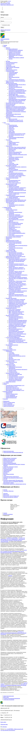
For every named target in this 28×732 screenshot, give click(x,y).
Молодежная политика (14, 77)
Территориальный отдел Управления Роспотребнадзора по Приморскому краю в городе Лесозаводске (17, 100)
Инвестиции (6, 494)
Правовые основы (10, 360)
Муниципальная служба (11, 184)
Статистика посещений (8, 699)
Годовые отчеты (12, 370)
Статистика (11, 163)
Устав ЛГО (11, 127)
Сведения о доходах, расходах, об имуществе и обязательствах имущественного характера (16, 272)
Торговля (5, 493)
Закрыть (2, 31)
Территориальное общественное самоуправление (13, 114)
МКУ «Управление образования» (16, 311)
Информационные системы (12, 240)
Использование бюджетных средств (17, 340)
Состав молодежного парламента (16, 204)
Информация (9, 351)
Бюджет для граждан (8, 468)
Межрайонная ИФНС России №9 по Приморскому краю (17, 85)
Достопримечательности (11, 62)
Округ (4, 46)
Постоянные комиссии (11, 165)
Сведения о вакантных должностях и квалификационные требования (17, 188)
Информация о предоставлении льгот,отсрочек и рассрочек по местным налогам (18, 342)
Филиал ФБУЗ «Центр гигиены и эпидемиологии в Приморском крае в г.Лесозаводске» (17, 97)
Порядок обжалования (14, 354)
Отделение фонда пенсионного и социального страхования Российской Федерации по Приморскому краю (17, 90)
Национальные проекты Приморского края (16, 200)
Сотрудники (11, 353)
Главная (5, 45)
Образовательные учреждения (16, 305)
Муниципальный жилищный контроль (18, 320)
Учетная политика (13, 371)
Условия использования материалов (11, 698)
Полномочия (12, 132)
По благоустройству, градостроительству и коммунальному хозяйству (17, 170)
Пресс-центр (12, 225)
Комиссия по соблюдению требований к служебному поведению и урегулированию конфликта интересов (18, 276)
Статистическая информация (12, 337)
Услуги (5, 384)
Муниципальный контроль (12, 315)
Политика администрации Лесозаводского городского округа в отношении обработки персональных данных (13, 481)
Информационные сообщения (16, 50)
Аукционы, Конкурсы (8, 491)
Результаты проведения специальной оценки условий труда (17, 193)
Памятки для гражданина (14, 52)
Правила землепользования (9, 463)
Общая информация (13, 126)
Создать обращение (10, 395)
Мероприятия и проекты (14, 53)
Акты (10, 347)
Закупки (11, 357)
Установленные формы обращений (17, 196)
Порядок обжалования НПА (15, 152)
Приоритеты (9, 238)
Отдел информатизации (14, 230)
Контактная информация (14, 306)
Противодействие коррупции (13, 198)
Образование (12, 74)
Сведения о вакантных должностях (17, 299)
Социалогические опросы (15, 51)
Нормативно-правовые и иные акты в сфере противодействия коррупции (17, 259)
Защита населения (13, 119)
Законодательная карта (11, 397)
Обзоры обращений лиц (11, 396)
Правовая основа (13, 185)
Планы (10, 346)
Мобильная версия (5, 39)
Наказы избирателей (13, 144)
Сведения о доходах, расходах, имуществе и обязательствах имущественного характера (16, 379)
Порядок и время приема (12, 394)
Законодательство (13, 362)
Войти (2, 12)
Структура (11, 130)
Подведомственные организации (13, 241)
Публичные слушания (14, 159)
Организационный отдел (14, 180)
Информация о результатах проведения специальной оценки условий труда (18, 304)
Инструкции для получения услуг (14, 389)
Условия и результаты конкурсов (16, 301)
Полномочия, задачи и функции (13, 236)
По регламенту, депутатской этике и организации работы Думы (17, 176)
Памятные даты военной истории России (15, 106)
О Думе (8, 123)
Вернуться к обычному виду (7, 4)
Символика (8, 64)
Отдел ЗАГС (12, 234)
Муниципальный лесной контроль (17, 336)
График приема (12, 143)
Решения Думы (12, 149)
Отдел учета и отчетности (15, 182)
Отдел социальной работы (15, 224)
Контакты (11, 136)
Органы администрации (11, 209)
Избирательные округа (14, 142)
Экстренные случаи (10, 66)
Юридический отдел (13, 181)
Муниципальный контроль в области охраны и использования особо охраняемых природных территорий (17, 324)
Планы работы (12, 160)
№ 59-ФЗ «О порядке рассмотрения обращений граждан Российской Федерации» (14, 551)
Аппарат (8, 179)
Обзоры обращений (13, 197)
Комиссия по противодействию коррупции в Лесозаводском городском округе (18, 296)
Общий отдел (12, 228)
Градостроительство (10, 104)
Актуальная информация (12, 49)
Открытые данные (10, 105)
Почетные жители (10, 63)
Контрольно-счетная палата (9, 349)
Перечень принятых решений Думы (17, 148)
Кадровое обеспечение (11, 298)
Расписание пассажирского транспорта (15, 103)
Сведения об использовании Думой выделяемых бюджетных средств (17, 134)
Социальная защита (13, 72)
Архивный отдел (13, 229)
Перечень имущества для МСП (10, 497)
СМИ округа (9, 68)
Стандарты (11, 363)
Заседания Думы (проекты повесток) (17, 147)
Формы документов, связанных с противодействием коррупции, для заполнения (17, 269)
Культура (11, 76)
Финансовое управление (14, 214)
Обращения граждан (10, 195)
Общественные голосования (12, 67)
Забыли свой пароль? (5, 29)
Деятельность (9, 146)
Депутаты (8, 139)
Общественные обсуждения (15, 255)
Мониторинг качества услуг (12, 387)
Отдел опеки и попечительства (16, 235)
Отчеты (10, 161)
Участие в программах (11, 251)
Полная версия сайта (5, 3)
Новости (8, 47)
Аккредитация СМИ (13, 164)
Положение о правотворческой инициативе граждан (16, 157)
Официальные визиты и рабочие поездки (15, 256)
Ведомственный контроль (12, 344)
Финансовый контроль (11, 308)
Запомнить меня (6, 25)
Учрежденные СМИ (10, 250)
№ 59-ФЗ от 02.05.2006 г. (12, 538)
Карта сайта (6, 697)
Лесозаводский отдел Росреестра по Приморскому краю (17, 94)
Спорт (10, 78)
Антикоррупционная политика (16, 121)
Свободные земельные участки (10, 466)
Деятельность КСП (10, 364)
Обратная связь (4, 724)
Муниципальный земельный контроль (18, 321)
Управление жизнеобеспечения (16, 216)
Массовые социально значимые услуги (15, 390)
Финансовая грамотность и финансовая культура (14, 484)
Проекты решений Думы (14, 153)
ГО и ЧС (5, 479)
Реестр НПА (11, 150)
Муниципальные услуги (11, 386)
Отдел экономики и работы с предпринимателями (15, 218)
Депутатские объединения (12, 177)
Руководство (12, 128)
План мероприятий (13, 375)
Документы (6, 382)
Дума (4, 122)
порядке (10, 575)
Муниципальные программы (15, 252)
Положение (11, 203)
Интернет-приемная (8, 391)
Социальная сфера (10, 71)
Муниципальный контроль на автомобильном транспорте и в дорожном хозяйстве (16, 318)
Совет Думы (11, 131)
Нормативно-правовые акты (15, 374)
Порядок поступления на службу (16, 300)
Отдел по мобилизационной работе (17, 233)
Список (10, 141)
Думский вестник (13, 125)
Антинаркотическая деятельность (16, 79)
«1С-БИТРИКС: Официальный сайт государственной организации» (12, 729)
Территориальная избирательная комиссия (13, 452)
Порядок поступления (14, 186)
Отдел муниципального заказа (16, 223)
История (8, 61)
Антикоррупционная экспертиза (16, 263)
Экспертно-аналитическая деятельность (18, 369)
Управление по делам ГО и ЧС (16, 120)
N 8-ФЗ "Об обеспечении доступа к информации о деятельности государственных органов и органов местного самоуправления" (13, 539)
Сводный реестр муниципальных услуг (15, 385)
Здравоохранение (13, 73)
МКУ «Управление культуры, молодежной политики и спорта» (16, 313)
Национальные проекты (11, 69)
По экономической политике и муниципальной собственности (16, 173)
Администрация (7, 207)
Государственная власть (11, 83)
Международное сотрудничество (16, 254)
